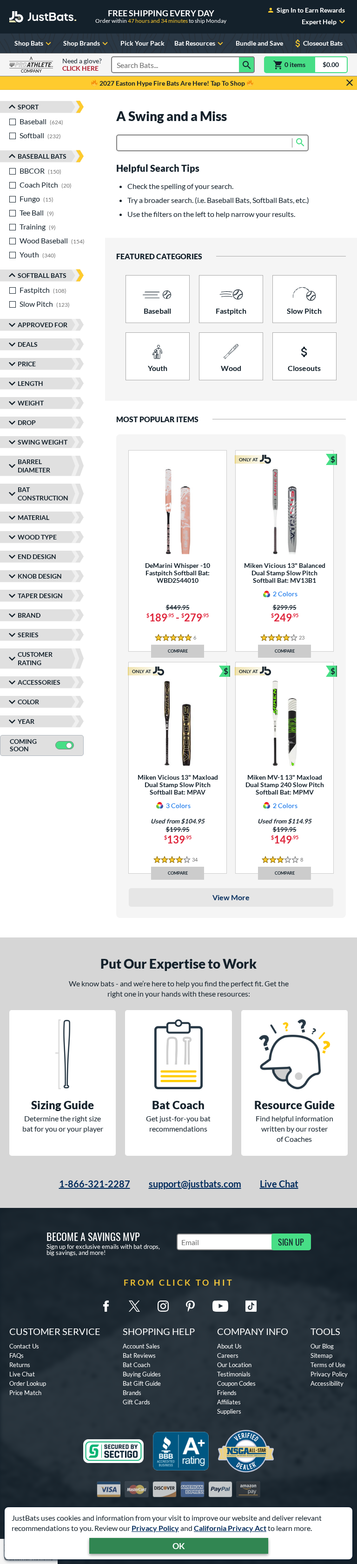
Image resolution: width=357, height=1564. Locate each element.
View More (231, 897)
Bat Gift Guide (142, 1383)
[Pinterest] (190, 1306)
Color (28, 702)
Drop (27, 422)
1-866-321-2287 (94, 1183)
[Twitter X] (134, 1306)
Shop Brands (81, 43)
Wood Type (37, 537)
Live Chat (279, 1183)
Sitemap (321, 1355)
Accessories (39, 682)
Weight (31, 403)
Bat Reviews (139, 1355)
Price (27, 364)
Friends (227, 1392)
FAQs (16, 1355)
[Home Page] (42, 17)
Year (26, 721)
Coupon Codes (236, 1383)
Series (28, 635)
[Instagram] (163, 1306)
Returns (19, 1364)
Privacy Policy (155, 1528)
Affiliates (229, 1402)
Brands (132, 1392)
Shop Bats (28, 43)
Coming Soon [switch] (23, 745)
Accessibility (327, 1383)
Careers (227, 1355)
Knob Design (40, 576)
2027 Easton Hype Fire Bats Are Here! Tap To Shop (172, 83)
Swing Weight (42, 442)
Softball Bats (42, 275)
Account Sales (141, 1346)
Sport (28, 107)
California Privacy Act (230, 1528)
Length (30, 383)
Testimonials (234, 1374)
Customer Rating (35, 658)
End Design (37, 556)
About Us (229, 1346)
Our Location (234, 1364)
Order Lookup (27, 1383)
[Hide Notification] (349, 82)
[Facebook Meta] (106, 1306)
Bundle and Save (259, 43)
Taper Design (40, 596)
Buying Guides (142, 1374)
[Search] (247, 64)
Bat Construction (43, 493)
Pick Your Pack (142, 43)
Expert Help (319, 22)
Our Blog (322, 1346)
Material (33, 517)
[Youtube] (220, 1306)
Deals (28, 344)
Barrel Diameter (34, 466)
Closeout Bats (323, 43)
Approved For (42, 325)
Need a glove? (82, 64)
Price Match (25, 1392)
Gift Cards (136, 1402)
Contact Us (24, 1346)
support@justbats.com (195, 1183)
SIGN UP (291, 1242)
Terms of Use (328, 1364)
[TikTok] (251, 1306)
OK (178, 1546)
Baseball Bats (42, 156)
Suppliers (229, 1411)
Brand (29, 615)
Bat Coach (136, 1364)
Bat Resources (194, 43)
